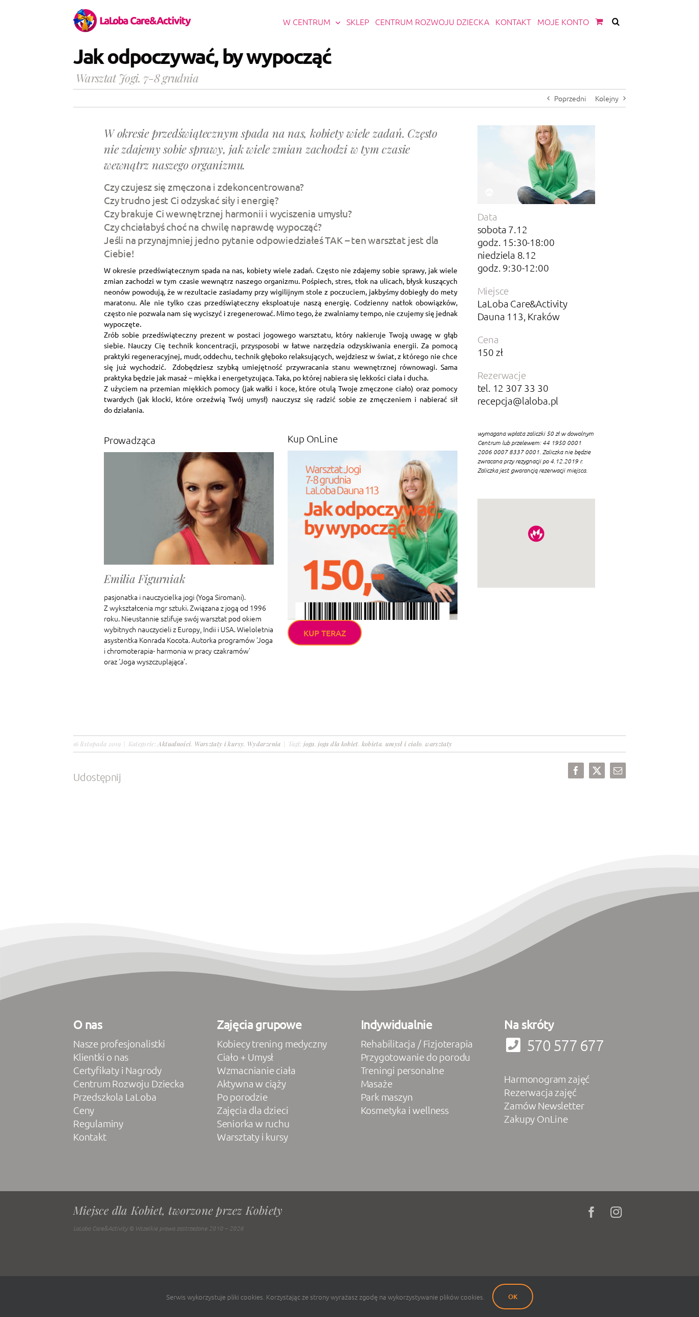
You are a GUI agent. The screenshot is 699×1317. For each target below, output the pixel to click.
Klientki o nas (100, 1057)
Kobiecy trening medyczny (272, 1043)
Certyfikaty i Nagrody (117, 1070)
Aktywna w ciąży (251, 1083)
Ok (512, 1296)
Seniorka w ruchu (253, 1123)
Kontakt (89, 1136)
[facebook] (591, 1212)
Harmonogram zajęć (546, 1079)
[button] (616, 21)
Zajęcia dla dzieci (253, 1110)
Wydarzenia (264, 744)
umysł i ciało (403, 744)
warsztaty (438, 744)
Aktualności (174, 744)
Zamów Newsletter (544, 1105)
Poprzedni (570, 98)
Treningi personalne (402, 1070)
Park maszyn (387, 1096)
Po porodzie (242, 1096)
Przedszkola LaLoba (115, 1096)
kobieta (372, 744)
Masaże (376, 1083)
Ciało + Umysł (245, 1057)
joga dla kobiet (338, 744)
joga (308, 744)
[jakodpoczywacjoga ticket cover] (372, 454)
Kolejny (607, 98)
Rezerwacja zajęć (540, 1092)
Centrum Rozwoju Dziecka (128, 1083)
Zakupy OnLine (536, 1118)
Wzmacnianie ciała (256, 1070)
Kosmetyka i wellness (405, 1110)
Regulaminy (98, 1123)
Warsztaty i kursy (219, 744)
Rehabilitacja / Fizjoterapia (417, 1043)
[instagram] (616, 1212)
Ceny (83, 1110)
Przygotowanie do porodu (416, 1057)
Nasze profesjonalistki (119, 1043)
